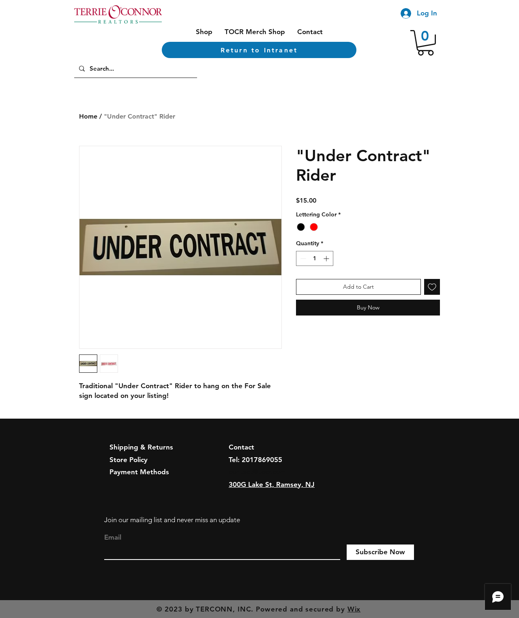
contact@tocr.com (257, 472)
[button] (425, 43)
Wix (354, 609)
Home (88, 116)
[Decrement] (302, 258)
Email (112, 537)
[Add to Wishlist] (432, 287)
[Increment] (327, 258)
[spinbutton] (314, 258)
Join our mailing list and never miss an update (172, 520)
